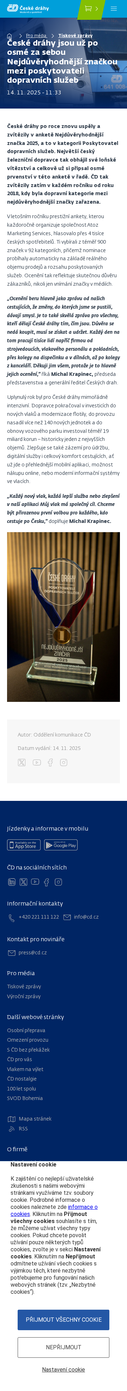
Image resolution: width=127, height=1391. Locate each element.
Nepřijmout (63, 1347)
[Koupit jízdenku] (91, 10)
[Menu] (113, 9)
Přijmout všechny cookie (64, 1319)
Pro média (36, 36)
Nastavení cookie (63, 1369)
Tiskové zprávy (75, 36)
